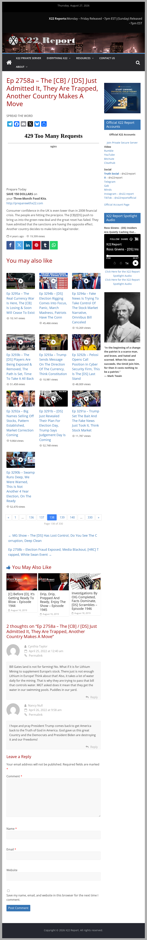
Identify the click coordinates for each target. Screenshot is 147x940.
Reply (94, 697)
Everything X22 (57, 58)
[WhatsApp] (54, 245)
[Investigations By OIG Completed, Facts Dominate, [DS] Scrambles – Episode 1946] (85, 575)
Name (11, 829)
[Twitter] (19, 245)
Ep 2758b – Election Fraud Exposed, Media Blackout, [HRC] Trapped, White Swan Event (53, 552)
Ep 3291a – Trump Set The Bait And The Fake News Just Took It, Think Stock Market (85, 420)
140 (72, 517)
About (20, 66)
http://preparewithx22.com (25, 203)
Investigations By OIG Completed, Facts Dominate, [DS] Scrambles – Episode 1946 (84, 601)
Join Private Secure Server (122, 142)
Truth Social (111, 173)
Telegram (109, 181)
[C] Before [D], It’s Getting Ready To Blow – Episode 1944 (21, 600)
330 (90, 517)
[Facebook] (10, 245)
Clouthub (109, 162)
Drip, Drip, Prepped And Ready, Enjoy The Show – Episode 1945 (53, 602)
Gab (106, 185)
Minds (108, 189)
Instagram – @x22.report (119, 193)
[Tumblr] (45, 245)
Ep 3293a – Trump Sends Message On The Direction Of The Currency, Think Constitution (53, 364)
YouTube (109, 154)
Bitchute (109, 159)
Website (11, 870)
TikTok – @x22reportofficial (120, 197)
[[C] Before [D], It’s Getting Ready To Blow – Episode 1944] (21, 575)
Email (11, 849)
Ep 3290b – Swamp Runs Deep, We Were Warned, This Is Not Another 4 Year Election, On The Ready (20, 486)
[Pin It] (36, 245)
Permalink (35, 656)
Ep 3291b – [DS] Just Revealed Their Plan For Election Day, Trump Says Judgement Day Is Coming (52, 425)
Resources (83, 58)
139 (62, 517)
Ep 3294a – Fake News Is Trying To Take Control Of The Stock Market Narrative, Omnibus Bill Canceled (85, 307)
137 (41, 517)
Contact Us (107, 58)
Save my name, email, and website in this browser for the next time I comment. (52, 897)
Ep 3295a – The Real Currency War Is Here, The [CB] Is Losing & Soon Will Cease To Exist (20, 303)
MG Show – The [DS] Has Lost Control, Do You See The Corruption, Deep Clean (52, 538)
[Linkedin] (28, 245)
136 (31, 517)
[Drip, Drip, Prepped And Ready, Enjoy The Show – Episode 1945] (53, 575)
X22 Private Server (28, 58)
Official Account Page (116, 204)
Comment (14, 776)
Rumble (108, 150)
